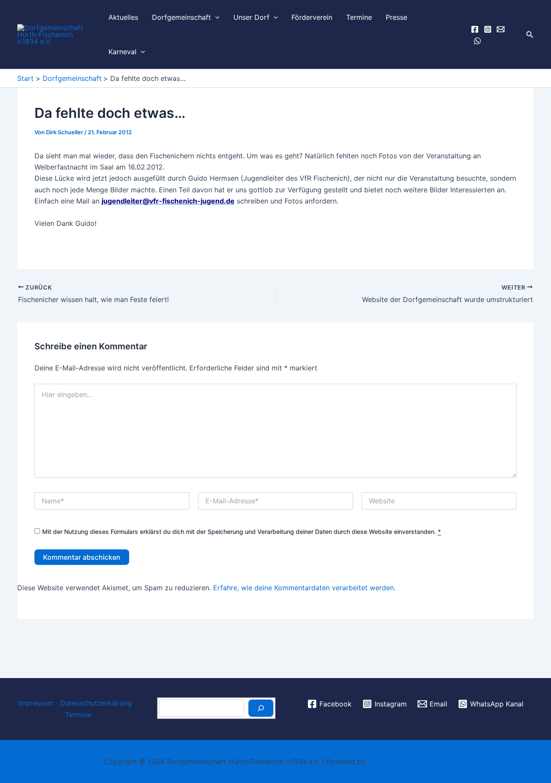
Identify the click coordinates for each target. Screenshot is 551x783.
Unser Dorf (251, 17)
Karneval (122, 51)
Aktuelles (123, 17)
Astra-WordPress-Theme (407, 761)
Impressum (35, 703)
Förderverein (311, 17)
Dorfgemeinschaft (181, 17)
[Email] (501, 29)
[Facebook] (475, 29)
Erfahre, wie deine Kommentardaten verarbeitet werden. (304, 587)
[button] (215, 17)
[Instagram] (488, 29)
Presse (396, 17)
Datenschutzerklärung (96, 703)
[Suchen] (260, 708)
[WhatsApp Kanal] (477, 41)
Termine (359, 17)
